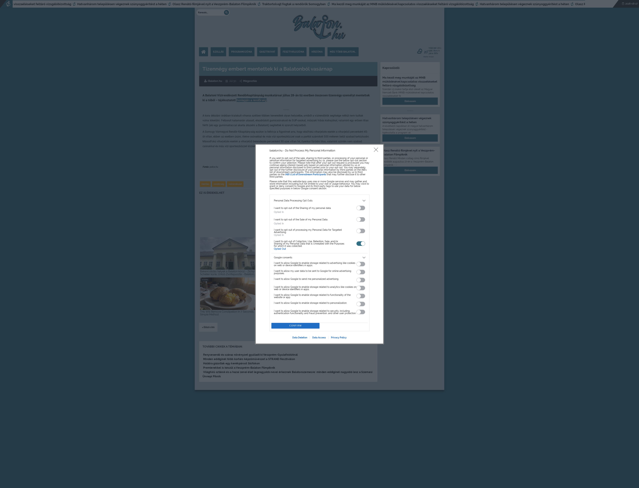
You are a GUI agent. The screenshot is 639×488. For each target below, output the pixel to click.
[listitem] (319, 200)
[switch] (360, 208)
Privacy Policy (339, 337)
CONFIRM (295, 325)
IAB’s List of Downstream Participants (305, 174)
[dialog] (319, 244)
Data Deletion (299, 337)
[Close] (377, 151)
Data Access (319, 337)
